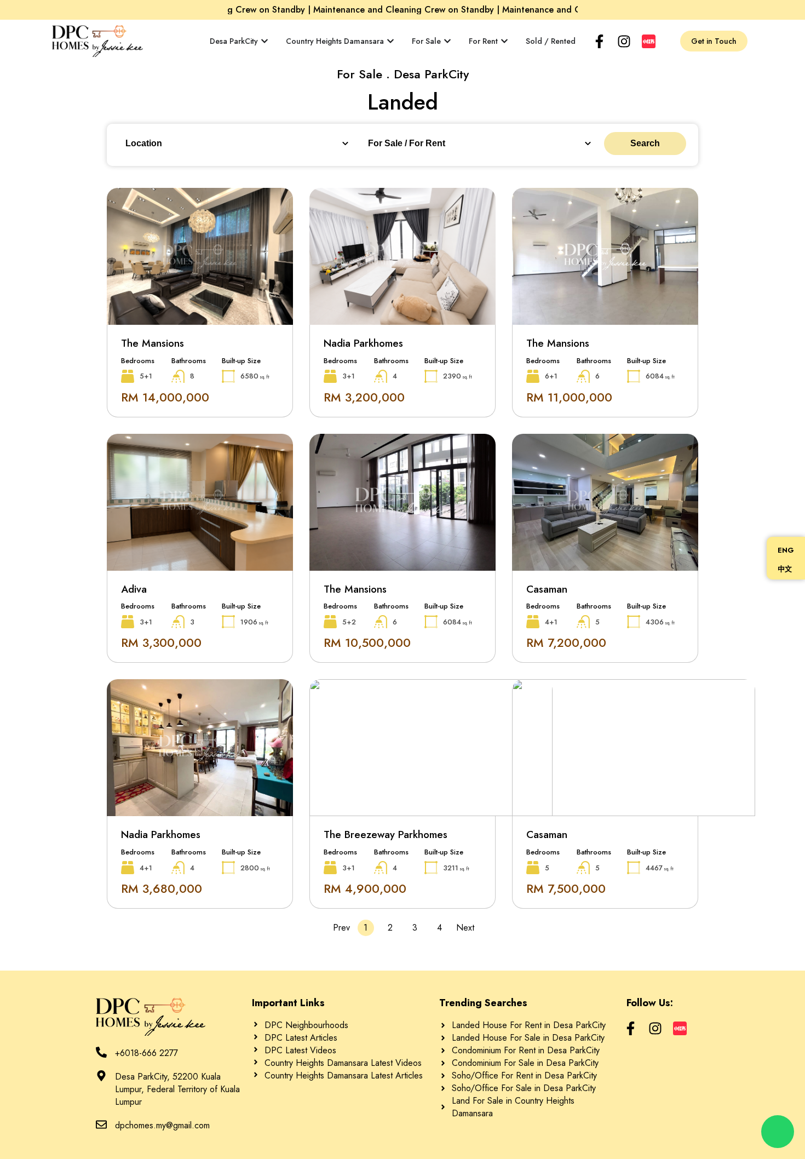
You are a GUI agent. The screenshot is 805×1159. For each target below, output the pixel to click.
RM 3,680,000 (161, 888)
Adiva (134, 589)
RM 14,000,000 (165, 397)
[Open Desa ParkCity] (264, 41)
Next (464, 927)
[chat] (777, 1131)
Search (645, 143)
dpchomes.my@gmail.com (162, 1125)
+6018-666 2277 (146, 1053)
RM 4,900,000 (365, 888)
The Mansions (152, 343)
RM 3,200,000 (364, 397)
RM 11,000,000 (569, 397)
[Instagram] (624, 41)
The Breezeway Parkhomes (385, 834)
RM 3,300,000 (161, 642)
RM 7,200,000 (566, 642)
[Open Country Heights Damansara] (390, 41)
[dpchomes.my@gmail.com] (101, 1124)
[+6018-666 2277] (101, 1052)
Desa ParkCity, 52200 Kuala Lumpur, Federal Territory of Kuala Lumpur (177, 1089)
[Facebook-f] (599, 41)
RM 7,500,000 (566, 888)
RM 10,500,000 (367, 642)
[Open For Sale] (447, 41)
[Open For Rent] (504, 41)
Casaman (546, 589)
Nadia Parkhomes (363, 343)
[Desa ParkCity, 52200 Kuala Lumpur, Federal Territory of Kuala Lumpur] (101, 1075)
